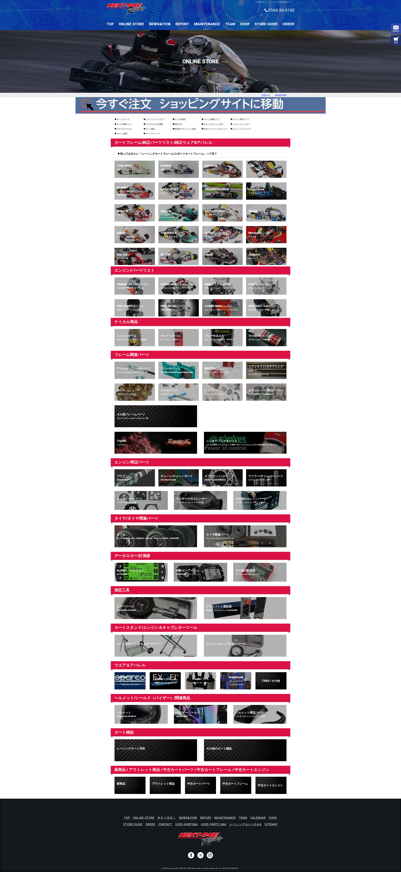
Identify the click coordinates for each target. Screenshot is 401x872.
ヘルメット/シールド (241, 124)
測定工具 (178, 124)
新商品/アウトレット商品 (185, 129)
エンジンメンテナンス (241, 129)
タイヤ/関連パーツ (124, 124)
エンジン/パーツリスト (155, 119)
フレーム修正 (122, 133)
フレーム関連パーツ (211, 119)
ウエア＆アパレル (123, 129)
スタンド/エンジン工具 (213, 124)
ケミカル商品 (180, 119)
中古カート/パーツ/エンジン (215, 129)
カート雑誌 (150, 129)
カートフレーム (123, 119)
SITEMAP (271, 824)
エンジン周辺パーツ (240, 119)
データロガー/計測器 (154, 124)
